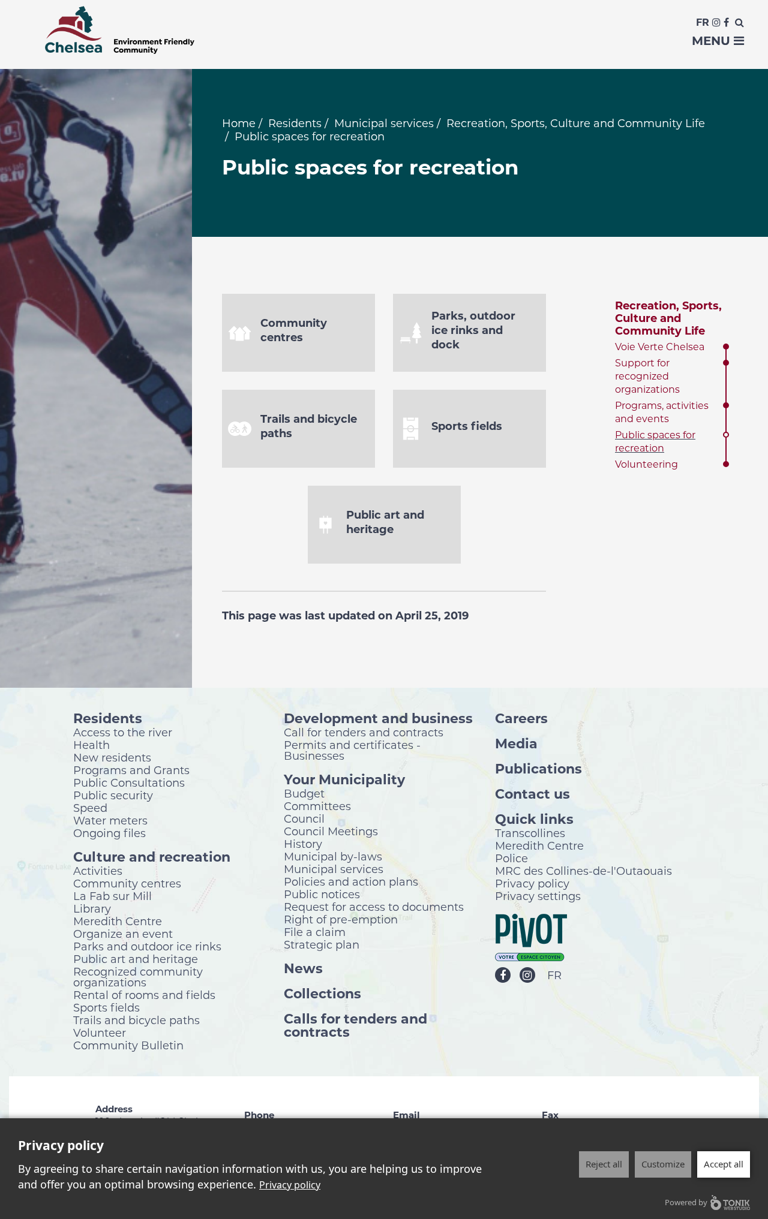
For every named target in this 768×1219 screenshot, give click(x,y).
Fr (702, 22)
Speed (90, 808)
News (303, 968)
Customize (663, 1164)
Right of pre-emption (341, 919)
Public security (113, 795)
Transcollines (530, 833)
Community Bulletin (128, 1045)
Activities (97, 871)
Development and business (378, 718)
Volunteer (99, 1033)
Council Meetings (331, 831)
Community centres (127, 883)
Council (304, 818)
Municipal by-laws (333, 856)
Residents (295, 123)
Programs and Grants (131, 770)
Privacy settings (538, 896)
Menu (713, 41)
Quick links (534, 818)
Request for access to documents (374, 907)
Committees (317, 806)
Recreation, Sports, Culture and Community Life (575, 123)
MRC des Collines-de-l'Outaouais (583, 871)
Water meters (110, 820)
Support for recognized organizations (647, 376)
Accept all (723, 1164)
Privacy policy (532, 883)
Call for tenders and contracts (363, 732)
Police (511, 858)
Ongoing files (109, 833)
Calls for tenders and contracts (355, 1025)
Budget (304, 793)
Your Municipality (344, 779)
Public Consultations (129, 782)
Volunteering (646, 464)
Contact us (532, 793)
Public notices (322, 894)
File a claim (315, 932)
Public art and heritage (135, 959)
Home (239, 123)
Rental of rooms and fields (144, 995)
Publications (538, 768)
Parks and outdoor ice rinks (147, 946)
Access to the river (122, 732)
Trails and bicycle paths (136, 1020)
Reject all (604, 1164)
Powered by (686, 1202)
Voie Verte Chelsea (659, 347)
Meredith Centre (117, 921)
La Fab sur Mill (112, 896)
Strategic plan (321, 944)
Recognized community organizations (138, 976)
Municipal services (384, 123)
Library (92, 908)
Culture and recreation (151, 856)
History (303, 844)
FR (554, 975)
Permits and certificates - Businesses (352, 750)
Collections (322, 993)
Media (516, 743)
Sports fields (106, 1007)
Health (91, 745)
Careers (521, 718)
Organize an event (123, 934)
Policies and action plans (351, 881)
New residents (112, 757)
